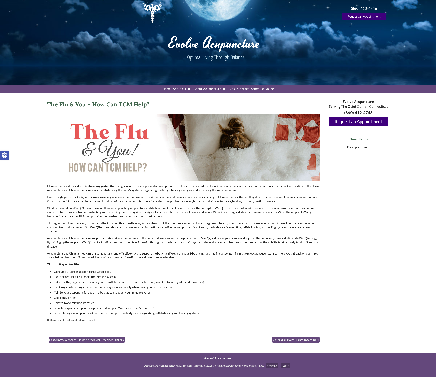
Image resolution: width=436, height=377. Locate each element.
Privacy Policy (256, 365)
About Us (179, 89)
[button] (4, 155)
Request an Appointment (364, 16)
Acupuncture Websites (156, 365)
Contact (243, 89)
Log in (286, 365)
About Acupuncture (207, 89)
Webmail (272, 365)
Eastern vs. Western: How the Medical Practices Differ (86, 340)
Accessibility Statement (218, 358)
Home (166, 89)
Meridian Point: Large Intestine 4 (296, 340)
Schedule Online (262, 89)
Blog (232, 89)
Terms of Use (241, 365)
